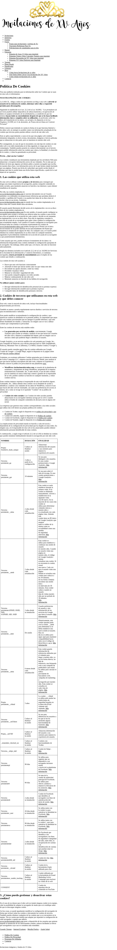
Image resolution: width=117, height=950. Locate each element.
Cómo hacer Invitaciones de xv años (22, 73)
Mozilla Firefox (33, 929)
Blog (6, 70)
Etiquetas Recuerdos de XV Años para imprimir (26, 58)
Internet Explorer (19, 929)
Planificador (9, 66)
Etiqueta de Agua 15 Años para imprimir (23, 54)
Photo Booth (9, 64)
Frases (7, 42)
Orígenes (8, 68)
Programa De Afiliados (13, 939)
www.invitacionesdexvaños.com (11, 194)
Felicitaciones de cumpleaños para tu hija (24, 48)
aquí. (44, 363)
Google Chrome (6, 929)
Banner (7, 50)
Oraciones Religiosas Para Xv (20, 46)
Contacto (8, 79)
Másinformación (43, 466)
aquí (21, 349)
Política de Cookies (45, 418)
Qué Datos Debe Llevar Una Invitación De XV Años (28, 75)
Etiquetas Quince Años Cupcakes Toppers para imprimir (29, 56)
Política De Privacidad (13, 937)
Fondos (7, 40)
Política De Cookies (12, 935)
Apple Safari (45, 929)
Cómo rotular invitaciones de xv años (22, 77)
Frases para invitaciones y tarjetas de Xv (23, 44)
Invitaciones (9, 36)
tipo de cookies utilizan (11, 353)
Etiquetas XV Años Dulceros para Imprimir (24, 60)
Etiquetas (8, 52)
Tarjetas (7, 62)
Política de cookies (44, 416)
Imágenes (8, 38)
